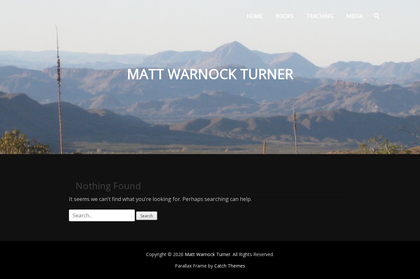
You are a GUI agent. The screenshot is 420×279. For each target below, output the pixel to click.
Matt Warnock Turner (207, 254)
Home (254, 16)
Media (354, 16)
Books (284, 16)
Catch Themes (229, 266)
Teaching (319, 16)
